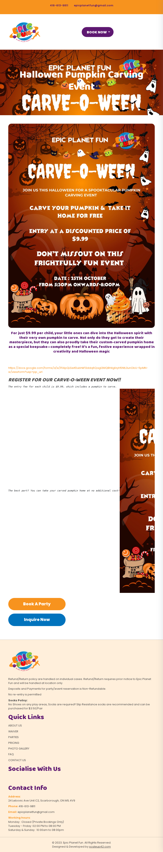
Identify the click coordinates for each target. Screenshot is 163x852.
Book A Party (37, 604)
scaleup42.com (100, 846)
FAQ (11, 754)
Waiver (13, 731)
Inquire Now (37, 619)
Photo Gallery (18, 748)
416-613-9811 (59, 5)
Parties (13, 737)
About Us (15, 725)
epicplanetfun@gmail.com (93, 5)
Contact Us (17, 760)
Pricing (13, 743)
